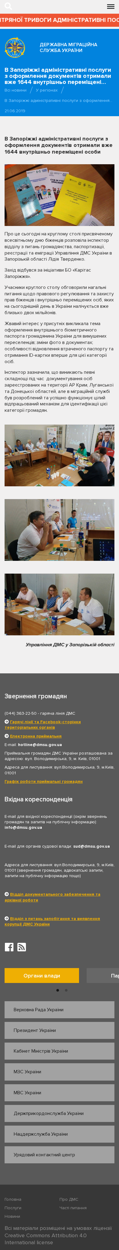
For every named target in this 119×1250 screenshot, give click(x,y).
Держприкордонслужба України (49, 1113)
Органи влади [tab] (41, 975)
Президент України (35, 1030)
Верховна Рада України (38, 1010)
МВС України (27, 1093)
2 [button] (66, 991)
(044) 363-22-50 (21, 713)
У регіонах (47, 90)
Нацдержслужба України (41, 1134)
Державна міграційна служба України (68, 48)
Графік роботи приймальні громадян (44, 781)
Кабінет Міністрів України (41, 1051)
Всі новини (16, 90)
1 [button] (58, 991)
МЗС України (27, 1072)
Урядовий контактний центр (44, 1155)
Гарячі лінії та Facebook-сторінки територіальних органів (43, 724)
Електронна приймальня (36, 736)
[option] (46, 977)
